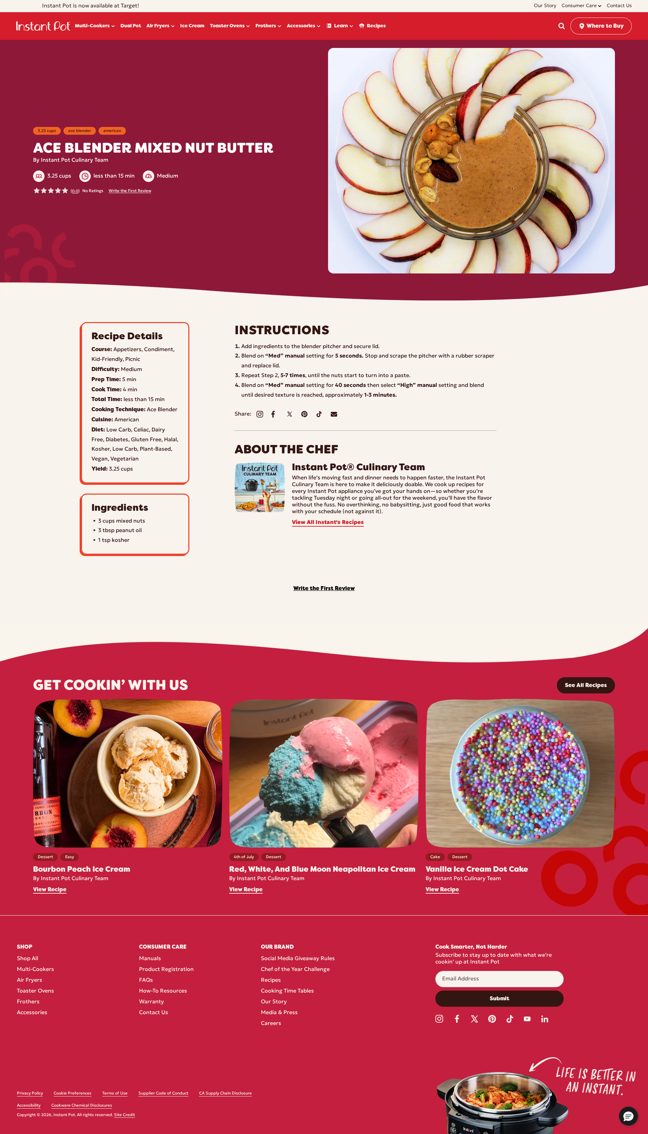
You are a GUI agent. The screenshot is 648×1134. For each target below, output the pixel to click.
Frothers (28, 1002)
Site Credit (124, 1115)
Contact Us (153, 1013)
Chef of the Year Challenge (295, 969)
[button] (561, 26)
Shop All (27, 958)
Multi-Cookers (35, 969)
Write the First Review (130, 191)
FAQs (146, 980)
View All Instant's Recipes (328, 522)
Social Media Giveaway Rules (298, 958)
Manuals (150, 958)
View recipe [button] (49, 889)
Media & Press (279, 1013)
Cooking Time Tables (287, 991)
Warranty (151, 1002)
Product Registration (166, 969)
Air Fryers (29, 980)
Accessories (32, 1013)
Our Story (274, 1002)
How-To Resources (163, 991)
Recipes (271, 980)
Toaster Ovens (35, 991)
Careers (271, 1023)
